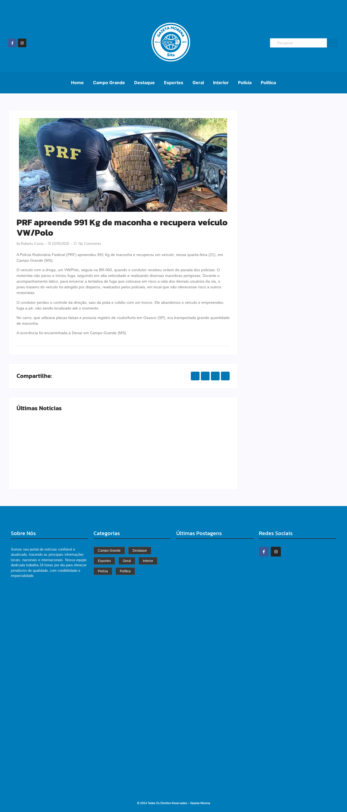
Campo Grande (109, 82)
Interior (221, 82)
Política (268, 82)
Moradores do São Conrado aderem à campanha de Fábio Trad (207, 787)
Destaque (144, 82)
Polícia (245, 82)
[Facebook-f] (12, 43)
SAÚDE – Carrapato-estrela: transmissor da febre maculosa (176, 463)
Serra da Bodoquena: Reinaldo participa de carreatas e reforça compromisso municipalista (213, 727)
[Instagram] (22, 43)
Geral (198, 82)
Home (77, 82)
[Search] (332, 43)
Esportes (173, 82)
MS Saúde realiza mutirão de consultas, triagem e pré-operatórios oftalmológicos (68, 463)
